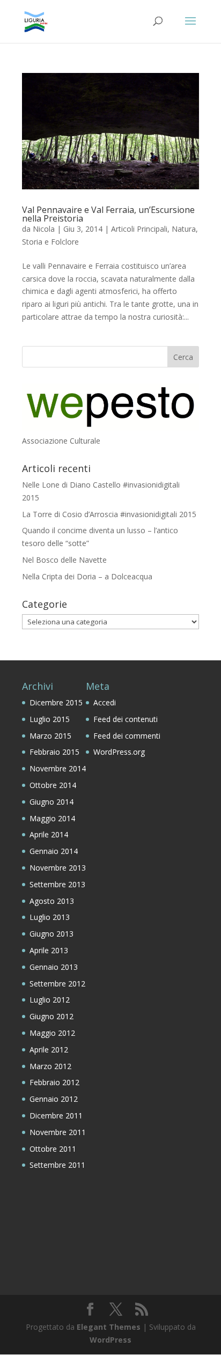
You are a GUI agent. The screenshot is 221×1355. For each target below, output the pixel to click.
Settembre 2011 (57, 1165)
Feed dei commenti (126, 736)
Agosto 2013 (52, 901)
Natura (184, 229)
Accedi (104, 702)
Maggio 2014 (52, 818)
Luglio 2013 (50, 917)
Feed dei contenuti (125, 719)
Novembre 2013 (58, 868)
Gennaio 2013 (54, 967)
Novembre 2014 (58, 768)
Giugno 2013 (51, 934)
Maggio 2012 (52, 1033)
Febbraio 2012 (54, 1082)
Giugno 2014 (51, 802)
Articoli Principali (139, 229)
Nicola (44, 229)
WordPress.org (119, 752)
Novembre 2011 (58, 1132)
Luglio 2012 (50, 1000)
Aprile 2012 (49, 1049)
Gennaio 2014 (54, 851)
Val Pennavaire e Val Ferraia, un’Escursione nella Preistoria (108, 214)
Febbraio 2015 (54, 752)
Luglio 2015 (50, 719)
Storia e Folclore (50, 242)
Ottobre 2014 (53, 785)
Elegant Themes (109, 1327)
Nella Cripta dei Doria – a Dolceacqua (87, 576)
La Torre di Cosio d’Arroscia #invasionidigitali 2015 (109, 514)
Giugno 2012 (51, 1016)
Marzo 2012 (50, 1066)
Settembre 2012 (57, 983)
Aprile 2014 (49, 834)
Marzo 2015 (50, 736)
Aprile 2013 (49, 950)
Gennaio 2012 (54, 1099)
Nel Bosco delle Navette (64, 560)
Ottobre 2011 (53, 1149)
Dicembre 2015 (56, 702)
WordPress (110, 1340)
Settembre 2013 (57, 884)
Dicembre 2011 (56, 1115)
